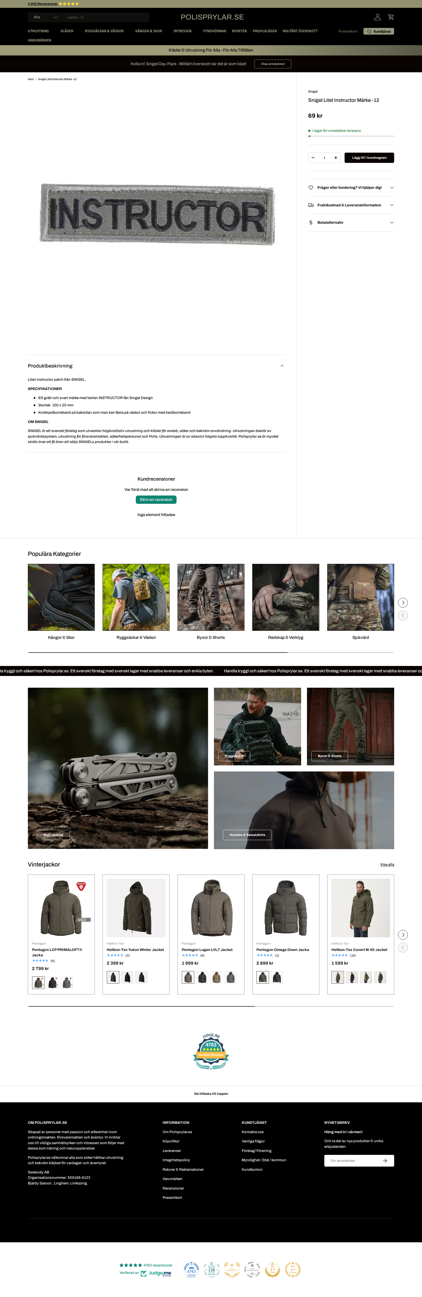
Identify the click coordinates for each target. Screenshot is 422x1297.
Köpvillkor (171, 1141)
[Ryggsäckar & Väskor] (136, 597)
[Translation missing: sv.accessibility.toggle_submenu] (53, 31)
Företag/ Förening (257, 1151)
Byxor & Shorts (211, 637)
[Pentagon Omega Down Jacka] (285, 908)
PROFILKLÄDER (265, 31)
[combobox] (88, 17)
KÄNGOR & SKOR (148, 31)
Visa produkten (273, 64)
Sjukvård (360, 637)
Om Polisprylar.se (177, 1132)
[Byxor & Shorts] (211, 597)
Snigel (312, 91)
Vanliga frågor (253, 1141)
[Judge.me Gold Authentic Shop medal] (232, 1269)
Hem (31, 79)
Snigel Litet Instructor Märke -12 (57, 79)
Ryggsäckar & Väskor (136, 637)
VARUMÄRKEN (39, 40)
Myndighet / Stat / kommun (264, 1160)
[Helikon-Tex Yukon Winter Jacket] (136, 908)
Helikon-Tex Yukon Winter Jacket (135, 950)
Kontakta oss (253, 1132)
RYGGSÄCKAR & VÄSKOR (104, 31)
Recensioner (173, 1188)
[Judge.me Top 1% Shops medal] (272, 1269)
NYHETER (239, 31)
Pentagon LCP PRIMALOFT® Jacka (57, 952)
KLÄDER (67, 31)
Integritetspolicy (176, 1160)
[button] (391, 17)
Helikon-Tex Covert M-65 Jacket (359, 950)
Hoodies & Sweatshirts (247, 835)
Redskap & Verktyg (285, 637)
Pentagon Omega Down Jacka (282, 950)
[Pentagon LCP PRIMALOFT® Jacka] (61, 908)
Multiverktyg (53, 835)
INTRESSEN (182, 31)
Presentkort (348, 31)
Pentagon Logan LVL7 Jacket (207, 950)
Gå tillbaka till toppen (211, 1094)
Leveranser (172, 1151)
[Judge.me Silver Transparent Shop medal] (252, 1269)
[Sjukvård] (360, 597)
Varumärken (172, 1179)
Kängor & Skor (61, 637)
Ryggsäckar (234, 756)
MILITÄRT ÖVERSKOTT (300, 31)
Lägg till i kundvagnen (369, 157)
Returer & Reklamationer (183, 1169)
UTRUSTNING (38, 31)
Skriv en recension (156, 499)
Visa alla (387, 864)
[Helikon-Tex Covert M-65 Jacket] (360, 908)
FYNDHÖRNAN (214, 31)
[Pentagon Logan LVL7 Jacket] (211, 908)
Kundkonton (252, 1169)
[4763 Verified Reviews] (211, 1071)
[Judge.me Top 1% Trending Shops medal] (293, 1269)
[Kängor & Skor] (61, 597)
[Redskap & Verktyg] (286, 597)
